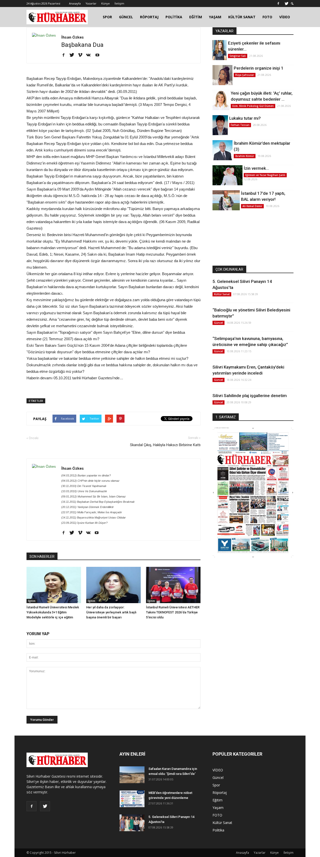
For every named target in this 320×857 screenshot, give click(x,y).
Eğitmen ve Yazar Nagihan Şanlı (265, 175)
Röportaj (219, 792)
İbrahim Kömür (244, 156)
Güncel (218, 322)
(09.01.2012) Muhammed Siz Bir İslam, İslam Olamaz (93, 496)
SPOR (107, 17)
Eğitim (32, 601)
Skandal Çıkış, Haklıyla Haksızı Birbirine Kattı (165, 445)
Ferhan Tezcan (240, 125)
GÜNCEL (126, 17)
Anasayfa (75, 3)
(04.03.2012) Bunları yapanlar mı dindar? (86, 475)
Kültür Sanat (222, 294)
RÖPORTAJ (149, 17)
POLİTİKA (174, 17)
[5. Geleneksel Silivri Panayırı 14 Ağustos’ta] (132, 822)
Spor (216, 785)
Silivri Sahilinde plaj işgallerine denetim (249, 395)
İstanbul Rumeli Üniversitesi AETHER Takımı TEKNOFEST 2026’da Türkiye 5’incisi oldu (173, 612)
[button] (292, 3)
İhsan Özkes (72, 37)
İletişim (119, 3)
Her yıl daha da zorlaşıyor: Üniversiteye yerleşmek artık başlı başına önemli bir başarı (111, 612)
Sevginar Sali (238, 56)
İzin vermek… (256, 168)
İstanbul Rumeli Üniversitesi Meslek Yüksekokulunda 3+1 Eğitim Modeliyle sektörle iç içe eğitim (52, 612)
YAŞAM (215, 17)
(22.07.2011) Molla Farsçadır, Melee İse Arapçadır (91, 512)
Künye (105, 3)
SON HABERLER (42, 557)
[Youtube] (99, 55)
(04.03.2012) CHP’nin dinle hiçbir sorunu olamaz (90, 480)
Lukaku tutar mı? (245, 118)
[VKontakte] (90, 55)
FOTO (267, 17)
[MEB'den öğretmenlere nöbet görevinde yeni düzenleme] (132, 798)
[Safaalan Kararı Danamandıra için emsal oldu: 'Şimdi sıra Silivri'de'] (132, 774)
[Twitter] (286, 4)
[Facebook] (278, 4)
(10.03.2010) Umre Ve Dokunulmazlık (84, 491)
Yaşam (218, 807)
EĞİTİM (195, 17)
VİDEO (284, 17)
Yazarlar (91, 3)
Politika (218, 830)
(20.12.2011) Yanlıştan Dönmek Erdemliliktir (87, 506)
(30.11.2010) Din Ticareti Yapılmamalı (83, 485)
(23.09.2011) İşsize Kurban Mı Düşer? (84, 522)
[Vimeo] (82, 55)
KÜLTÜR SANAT (242, 17)
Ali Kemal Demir (252, 206)
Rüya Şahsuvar (244, 75)
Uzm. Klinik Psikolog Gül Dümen (253, 106)
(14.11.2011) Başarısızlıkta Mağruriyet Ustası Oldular (93, 517)
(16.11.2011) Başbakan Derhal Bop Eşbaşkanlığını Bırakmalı (97, 501)
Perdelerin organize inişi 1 (259, 68)
